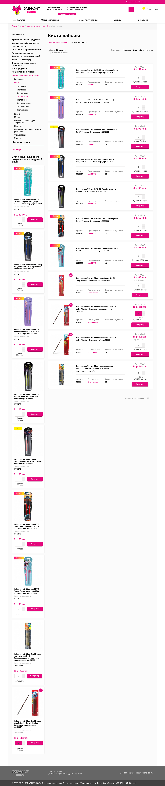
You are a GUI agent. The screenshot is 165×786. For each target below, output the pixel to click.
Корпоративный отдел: (77, 7)
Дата (141, 50)
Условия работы (18, 2)
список (145, 59)
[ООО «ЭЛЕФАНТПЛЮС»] (26, 10)
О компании (125, 773)
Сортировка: (116, 50)
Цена (135, 50)
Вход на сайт (131, 2)
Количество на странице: (135, 398)
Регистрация (143, 2)
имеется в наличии (60, 53)
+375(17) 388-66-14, (75, 9)
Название (127, 50)
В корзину (35, 219)
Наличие (149, 50)
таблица (148, 59)
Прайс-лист (152, 59)
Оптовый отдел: (54, 7)
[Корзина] (152, 2)
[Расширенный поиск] (124, 9)
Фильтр (16, 149)
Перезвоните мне (67, 14)
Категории (18, 34)
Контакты (149, 773)
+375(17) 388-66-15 (54, 9)
